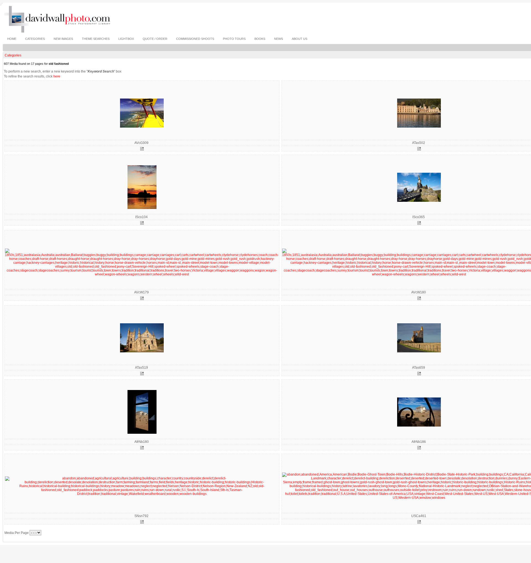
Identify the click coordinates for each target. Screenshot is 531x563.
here (56, 76)
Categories (13, 55)
